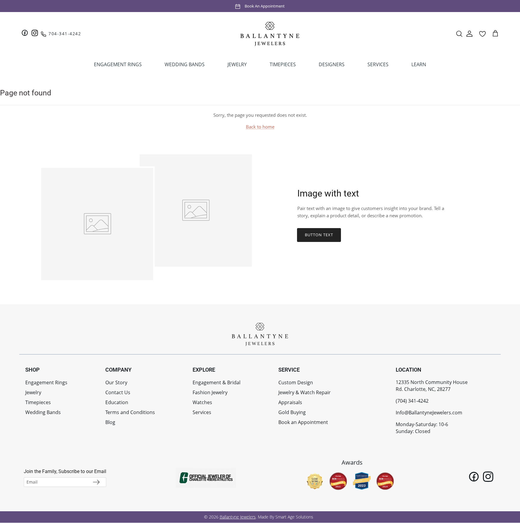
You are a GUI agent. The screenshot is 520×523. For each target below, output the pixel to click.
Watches (202, 402)
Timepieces (38, 402)
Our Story (116, 382)
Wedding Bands (43, 412)
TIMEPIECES (283, 64)
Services (202, 412)
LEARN (418, 64)
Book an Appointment (265, 5)
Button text (319, 234)
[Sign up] (96, 482)
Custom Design (295, 382)
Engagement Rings (46, 382)
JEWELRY (237, 64)
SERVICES (377, 64)
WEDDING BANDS (185, 64)
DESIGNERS (332, 64)
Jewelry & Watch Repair (304, 392)
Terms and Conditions (130, 412)
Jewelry (33, 392)
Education (116, 402)
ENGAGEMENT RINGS (118, 64)
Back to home (260, 127)
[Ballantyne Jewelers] (270, 33)
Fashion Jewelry (210, 392)
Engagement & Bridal (216, 382)
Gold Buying (292, 412)
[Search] (459, 33)
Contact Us (117, 392)
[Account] (469, 33)
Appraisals (290, 402)
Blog (110, 422)
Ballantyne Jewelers (238, 517)
